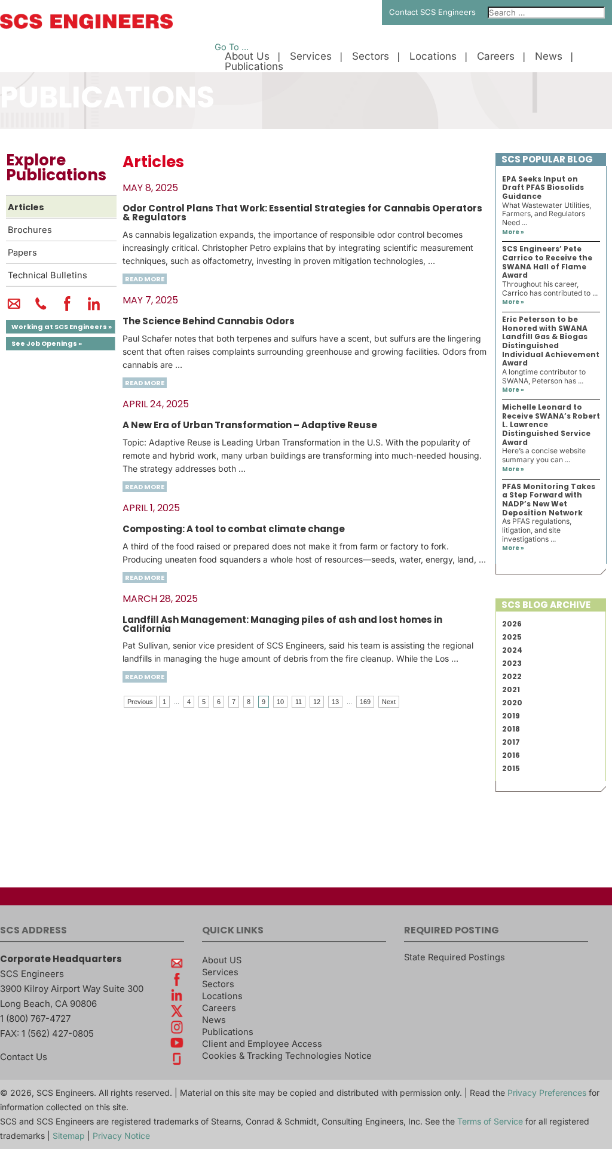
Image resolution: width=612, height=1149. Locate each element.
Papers (22, 252)
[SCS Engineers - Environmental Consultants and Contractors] (86, 25)
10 (280, 701)
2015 (511, 768)
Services (311, 56)
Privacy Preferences (546, 1092)
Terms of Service (490, 1121)
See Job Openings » (46, 343)
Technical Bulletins (47, 275)
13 (335, 701)
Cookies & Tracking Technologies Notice (287, 1055)
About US (221, 960)
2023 (512, 663)
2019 (511, 716)
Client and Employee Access (262, 1044)
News (548, 56)
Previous (140, 701)
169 (365, 701)
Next (389, 701)
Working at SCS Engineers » (61, 326)
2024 (512, 650)
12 (316, 701)
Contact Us (23, 1056)
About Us (247, 56)
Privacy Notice (121, 1135)
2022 (512, 676)
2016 (511, 755)
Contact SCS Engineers (432, 12)
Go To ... (232, 47)
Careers (496, 56)
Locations (433, 56)
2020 (512, 703)
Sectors (370, 56)
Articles (26, 207)
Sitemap (69, 1135)
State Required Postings (454, 957)
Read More (144, 279)
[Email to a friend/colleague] (14, 308)
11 (298, 701)
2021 (511, 689)
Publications (254, 66)
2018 (511, 729)
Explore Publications (56, 167)
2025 (512, 637)
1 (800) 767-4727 (35, 1018)
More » (513, 232)
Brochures (30, 230)
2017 (511, 742)
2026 (512, 624)
